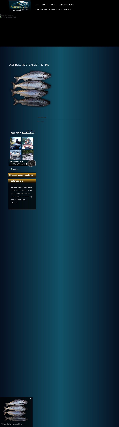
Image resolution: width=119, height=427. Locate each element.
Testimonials (16, 181)
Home (37, 5)
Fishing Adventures (66, 5)
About (43, 5)
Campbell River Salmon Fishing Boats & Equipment (53, 9)
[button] (4, 25)
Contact (53, 5)
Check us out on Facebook (21, 175)
